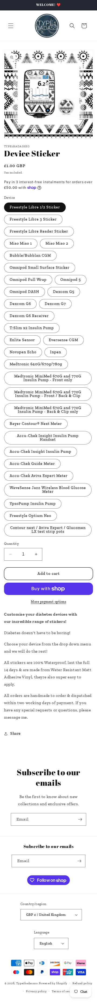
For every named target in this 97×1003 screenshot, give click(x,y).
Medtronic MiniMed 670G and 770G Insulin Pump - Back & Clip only (47, 410)
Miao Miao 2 (57, 243)
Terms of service (64, 991)
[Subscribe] (80, 819)
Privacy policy (36, 991)
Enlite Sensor (22, 340)
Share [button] (15, 733)
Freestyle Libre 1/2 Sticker (35, 207)
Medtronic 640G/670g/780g (36, 364)
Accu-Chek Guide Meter (32, 463)
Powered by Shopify (53, 983)
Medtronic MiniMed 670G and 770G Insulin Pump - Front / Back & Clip (47, 394)
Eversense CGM (63, 340)
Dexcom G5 (63, 291)
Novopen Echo (23, 352)
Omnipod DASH (24, 291)
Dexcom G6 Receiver (29, 316)
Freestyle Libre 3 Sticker (33, 219)
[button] (11, 26)
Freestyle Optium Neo (30, 515)
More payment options (48, 602)
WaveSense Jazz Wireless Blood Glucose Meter (48, 490)
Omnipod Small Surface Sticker (40, 267)
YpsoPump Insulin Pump (33, 503)
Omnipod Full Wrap (28, 279)
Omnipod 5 (70, 279)
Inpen (55, 352)
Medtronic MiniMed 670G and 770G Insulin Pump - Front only (47, 378)
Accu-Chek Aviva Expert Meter (39, 475)
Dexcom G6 (20, 304)
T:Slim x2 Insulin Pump (32, 328)
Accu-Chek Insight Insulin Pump (40, 451)
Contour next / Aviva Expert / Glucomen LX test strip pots (48, 530)
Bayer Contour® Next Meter (36, 423)
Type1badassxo (27, 983)
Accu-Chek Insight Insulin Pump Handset (48, 437)
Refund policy (82, 983)
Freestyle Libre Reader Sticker (39, 231)
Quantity (11, 544)
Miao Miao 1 (21, 243)
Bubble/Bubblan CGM (30, 255)
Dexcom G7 (55, 304)
